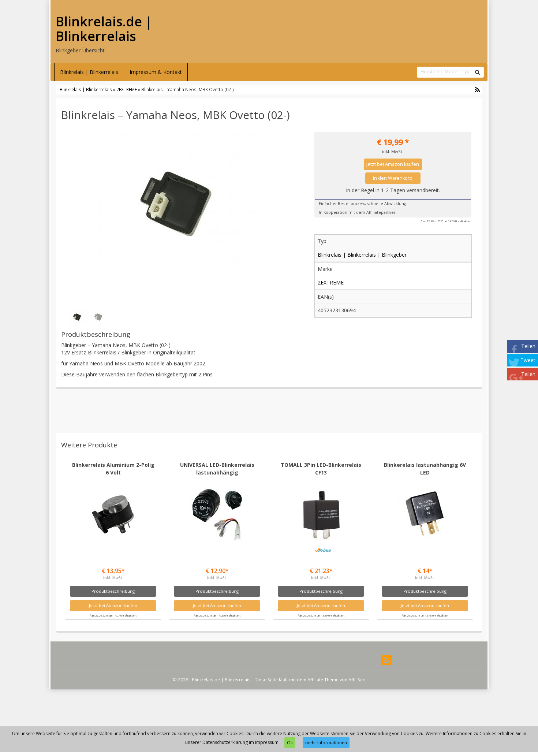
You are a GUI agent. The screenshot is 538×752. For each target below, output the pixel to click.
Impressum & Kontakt (156, 71)
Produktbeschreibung (113, 591)
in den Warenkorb (392, 178)
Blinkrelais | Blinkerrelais (89, 71)
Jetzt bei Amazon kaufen (392, 164)
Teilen (528, 346)
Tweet (527, 360)
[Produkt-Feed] (386, 659)
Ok (290, 743)
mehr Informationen (326, 743)
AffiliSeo (357, 679)
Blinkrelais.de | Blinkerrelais (104, 28)
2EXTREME (126, 89)
